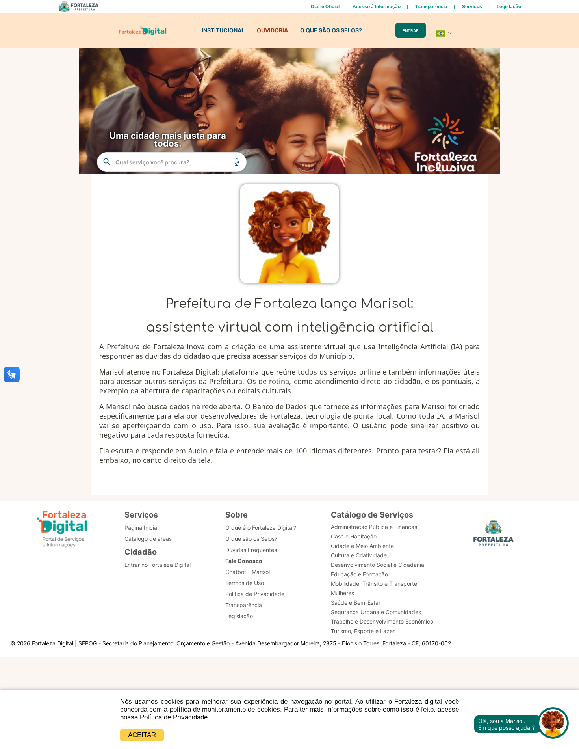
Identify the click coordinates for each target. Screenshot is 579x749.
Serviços (472, 6)
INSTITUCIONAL (223, 30)
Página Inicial (141, 527)
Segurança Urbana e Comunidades (376, 612)
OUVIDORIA (272, 30)
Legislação (509, 6)
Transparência (431, 6)
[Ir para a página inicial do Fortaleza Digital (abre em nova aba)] (62, 530)
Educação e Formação (359, 574)
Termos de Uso (244, 582)
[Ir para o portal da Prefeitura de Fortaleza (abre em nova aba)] (493, 535)
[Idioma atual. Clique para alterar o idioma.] (444, 33)
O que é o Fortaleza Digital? (260, 527)
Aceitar (142, 735)
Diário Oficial (325, 6)
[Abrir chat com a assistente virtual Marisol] (553, 724)
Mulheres (342, 593)
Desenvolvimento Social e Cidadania (377, 564)
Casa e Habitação (354, 536)
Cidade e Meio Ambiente (362, 545)
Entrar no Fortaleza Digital (157, 564)
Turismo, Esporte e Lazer (363, 631)
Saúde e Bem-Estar (355, 602)
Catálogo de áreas (148, 538)
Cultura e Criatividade (359, 555)
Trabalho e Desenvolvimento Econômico (382, 621)
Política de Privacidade (174, 717)
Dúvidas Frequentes (251, 549)
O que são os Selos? (251, 538)
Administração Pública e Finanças (374, 527)
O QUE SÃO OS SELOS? (331, 30)
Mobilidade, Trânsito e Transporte (374, 583)
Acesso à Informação (377, 6)
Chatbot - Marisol (247, 571)
